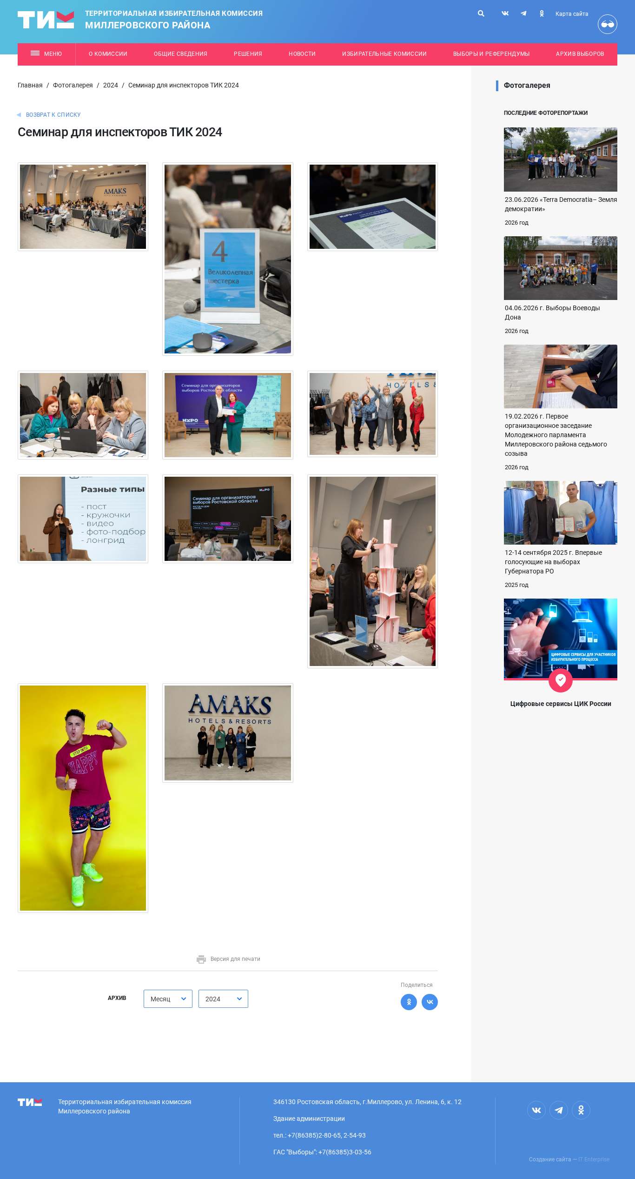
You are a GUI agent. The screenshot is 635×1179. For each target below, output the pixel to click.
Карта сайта (572, 14)
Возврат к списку (53, 115)
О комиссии (108, 54)
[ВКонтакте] (430, 1002)
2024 (110, 85)
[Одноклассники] (409, 1002)
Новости (302, 54)
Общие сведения (181, 54)
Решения (248, 54)
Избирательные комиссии (384, 54)
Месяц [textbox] (160, 999)
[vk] (505, 13)
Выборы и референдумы (491, 54)
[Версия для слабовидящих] (607, 24)
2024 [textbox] (212, 999)
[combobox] (168, 999)
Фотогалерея (73, 85)
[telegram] (523, 13)
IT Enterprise (593, 1159)
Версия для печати (235, 959)
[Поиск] (481, 13)
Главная (30, 85)
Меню (53, 54)
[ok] (541, 13)
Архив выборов (580, 54)
